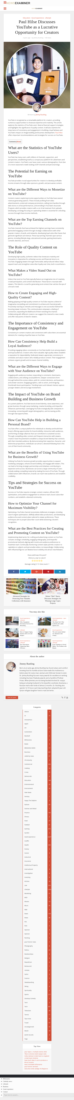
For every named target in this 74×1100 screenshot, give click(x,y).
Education (26, 18)
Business (5, 1086)
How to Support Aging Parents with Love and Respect (26, 633)
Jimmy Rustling (38, 38)
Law (64, 618)
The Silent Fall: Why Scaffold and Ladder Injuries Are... (58, 623)
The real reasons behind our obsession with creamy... (58, 633)
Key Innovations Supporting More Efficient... (24, 646)
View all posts (12, 697)
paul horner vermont (31, 1066)
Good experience (38, 18)
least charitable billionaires (33, 1064)
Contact (5, 1092)
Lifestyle (48, 18)
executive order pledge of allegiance (36, 1069)
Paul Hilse (58, 133)
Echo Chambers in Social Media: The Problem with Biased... (59, 646)
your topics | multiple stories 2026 (35, 1052)
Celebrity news (7, 1081)
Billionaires (6, 1079)
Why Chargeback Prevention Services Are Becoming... (26, 623)
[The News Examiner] (18, 3)
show (18, 142)
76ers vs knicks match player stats (35, 1054)
